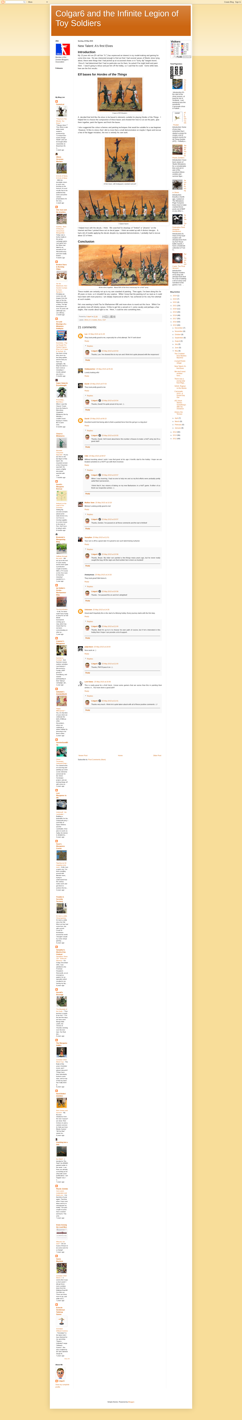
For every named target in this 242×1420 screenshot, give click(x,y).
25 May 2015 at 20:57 (110, 475)
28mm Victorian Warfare (59, 159)
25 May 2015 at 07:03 (98, 384)
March (177, 421)
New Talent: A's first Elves (180, 367)
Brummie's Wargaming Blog (60, 539)
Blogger (131, 1402)
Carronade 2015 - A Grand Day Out (179, 394)
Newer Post (83, 756)
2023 (175, 299)
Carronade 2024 (185, 85)
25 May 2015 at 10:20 (103, 503)
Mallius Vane (90, 503)
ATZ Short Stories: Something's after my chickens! (180, 405)
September (179, 338)
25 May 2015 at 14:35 (101, 610)
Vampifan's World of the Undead (61, 952)
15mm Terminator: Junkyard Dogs (61, 761)
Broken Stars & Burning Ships (61, 267)
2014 (175, 432)
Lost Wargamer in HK (61, 795)
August (178, 341)
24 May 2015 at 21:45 (96, 334)
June (177, 348)
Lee (86, 334)
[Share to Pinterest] (114, 316)
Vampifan (88, 537)
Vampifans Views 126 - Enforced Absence (62, 959)
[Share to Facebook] (111, 316)
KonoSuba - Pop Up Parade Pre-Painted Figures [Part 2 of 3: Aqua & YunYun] (62, 347)
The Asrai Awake (62, 609)
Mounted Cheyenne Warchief (59, 453)
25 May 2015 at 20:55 (110, 436)
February (178, 425)
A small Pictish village (179, 362)
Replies (90, 346)
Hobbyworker (90, 369)
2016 (175, 322)
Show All (66, 1358)
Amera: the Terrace (178, 413)
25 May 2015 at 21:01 (110, 701)
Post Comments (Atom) (97, 760)
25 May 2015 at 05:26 (104, 369)
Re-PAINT (59, 1159)
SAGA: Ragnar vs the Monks (180, 387)
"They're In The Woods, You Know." (61, 121)
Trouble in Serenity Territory (60, 899)
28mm (86, 320)
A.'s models (93, 320)
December (179, 328)
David (87, 384)
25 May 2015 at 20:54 (110, 401)
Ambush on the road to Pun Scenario (61, 506)
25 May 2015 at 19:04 (102, 647)
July (176, 344)
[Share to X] (109, 316)
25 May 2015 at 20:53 (110, 351)
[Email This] (103, 316)
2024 (175, 296)
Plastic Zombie (62, 1189)
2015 (175, 325)
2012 (175, 439)
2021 (175, 306)
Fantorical (60, 104)
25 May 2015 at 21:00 (110, 626)
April (177, 418)
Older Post (157, 756)
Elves (100, 320)
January (178, 428)
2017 (175, 319)
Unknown (88, 610)
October (178, 335)
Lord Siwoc (89, 682)
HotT (104, 320)
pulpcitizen (89, 647)
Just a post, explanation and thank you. (61, 1193)
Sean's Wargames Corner (60, 846)
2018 (175, 315)
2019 (175, 312)
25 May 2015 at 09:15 (98, 419)
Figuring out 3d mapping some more (61, 865)
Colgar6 (94, 351)
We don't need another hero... (179, 374)
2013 (175, 435)
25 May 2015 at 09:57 (97, 456)
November (179, 331)
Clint (86, 456)
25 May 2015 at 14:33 (103, 575)
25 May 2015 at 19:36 (102, 682)
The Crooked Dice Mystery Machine (180, 356)
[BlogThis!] (106, 316)
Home (120, 756)
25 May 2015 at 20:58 (110, 554)
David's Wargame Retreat (60, 486)
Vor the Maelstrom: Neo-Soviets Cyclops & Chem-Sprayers (62, 288)
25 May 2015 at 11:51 (101, 537)
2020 (175, 309)
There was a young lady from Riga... (179, 381)
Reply (87, 341)
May (176, 351)
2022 (175, 302)
